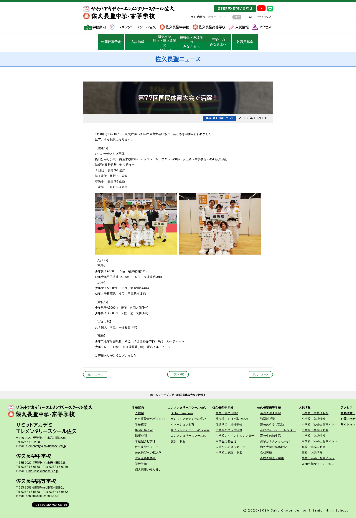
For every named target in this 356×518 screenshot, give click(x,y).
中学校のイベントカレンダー (235, 435)
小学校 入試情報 (313, 418)
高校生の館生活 (270, 435)
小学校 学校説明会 (315, 413)
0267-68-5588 (30, 491)
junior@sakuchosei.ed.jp (42, 471)
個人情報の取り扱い (148, 469)
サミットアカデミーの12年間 (190, 430)
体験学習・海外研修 (229, 424)
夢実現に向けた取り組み (232, 418)
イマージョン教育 (182, 424)
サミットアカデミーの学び (188, 418)
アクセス (265, 27)
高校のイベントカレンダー (278, 430)
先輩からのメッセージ (230, 447)
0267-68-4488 (30, 442)
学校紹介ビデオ (145, 441)
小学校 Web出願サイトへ (319, 424)
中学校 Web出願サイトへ (319, 441)
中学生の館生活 (226, 441)
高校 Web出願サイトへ (318, 458)
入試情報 (242, 27)
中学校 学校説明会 (315, 430)
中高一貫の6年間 (227, 413)
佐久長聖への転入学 (148, 452)
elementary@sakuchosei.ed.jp (46, 446)
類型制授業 (267, 418)
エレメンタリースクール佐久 (136, 27)
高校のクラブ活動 (272, 424)
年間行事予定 (111, 42)
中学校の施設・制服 (229, 452)
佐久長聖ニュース (147, 447)
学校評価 (141, 463)
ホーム (154, 394)
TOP (250, 17)
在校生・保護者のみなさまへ (191, 42)
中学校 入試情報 (313, 435)
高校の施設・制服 (272, 458)
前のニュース (95, 374)
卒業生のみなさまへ (218, 42)
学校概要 (141, 424)
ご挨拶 (139, 413)
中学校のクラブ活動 (229, 430)
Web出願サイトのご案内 (318, 463)
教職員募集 (245, 42)
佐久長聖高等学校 (212, 27)
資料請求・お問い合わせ (234, 8)
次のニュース (261, 374)
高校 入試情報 (312, 452)
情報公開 (141, 435)
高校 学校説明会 (313, 447)
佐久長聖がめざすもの (150, 418)
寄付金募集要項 (145, 458)
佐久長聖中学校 (177, 27)
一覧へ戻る (178, 374)
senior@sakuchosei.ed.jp (42, 495)
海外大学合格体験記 (273, 447)
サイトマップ (264, 17)
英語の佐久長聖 (270, 413)
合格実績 (266, 452)
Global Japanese (182, 413)
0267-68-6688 (30, 466)
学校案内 (99, 27)
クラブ (165, 394)
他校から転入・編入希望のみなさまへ (164, 42)
